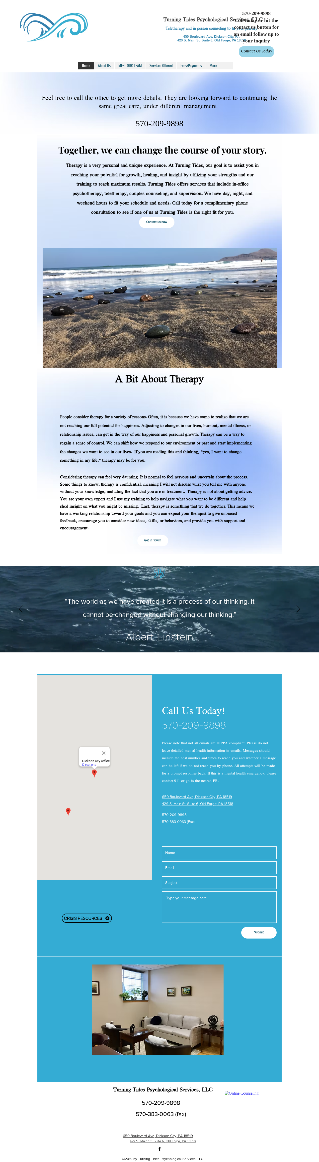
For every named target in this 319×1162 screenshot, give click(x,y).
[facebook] (159, 1149)
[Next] (298, 609)
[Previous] (20, 609)
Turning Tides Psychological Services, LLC (213, 20)
